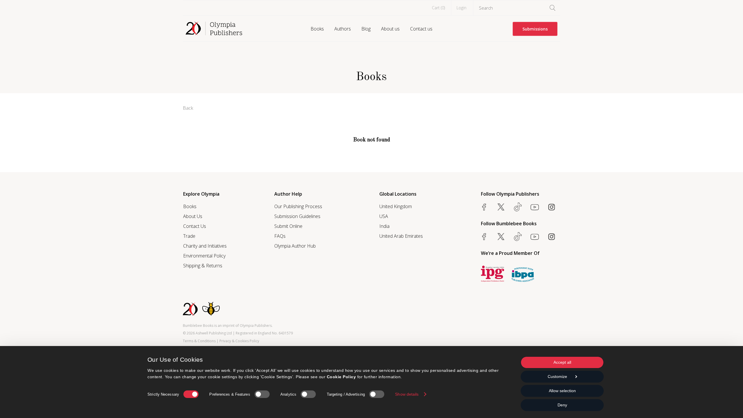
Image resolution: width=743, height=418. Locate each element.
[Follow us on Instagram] (551, 207)
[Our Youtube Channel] (534, 207)
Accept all (562, 362)
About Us (192, 216)
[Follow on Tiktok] (517, 236)
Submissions (535, 29)
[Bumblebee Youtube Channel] (534, 236)
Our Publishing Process (298, 206)
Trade (189, 236)
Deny (562, 405)
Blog (366, 29)
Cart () (438, 7)
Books (317, 29)
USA (383, 216)
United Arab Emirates (401, 236)
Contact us (421, 29)
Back (188, 108)
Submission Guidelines (297, 216)
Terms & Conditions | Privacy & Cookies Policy (221, 340)
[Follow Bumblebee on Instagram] (551, 236)
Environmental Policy (204, 256)
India (384, 226)
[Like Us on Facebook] (484, 207)
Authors (342, 29)
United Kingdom (395, 206)
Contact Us (194, 226)
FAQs (280, 236)
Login (461, 7)
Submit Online (288, 226)
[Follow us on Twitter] (501, 207)
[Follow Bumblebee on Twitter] (501, 236)
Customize (557, 376)
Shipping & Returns (202, 265)
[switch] (262, 394)
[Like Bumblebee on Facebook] (484, 236)
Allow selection (562, 390)
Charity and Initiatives (205, 246)
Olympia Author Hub (295, 246)
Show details (407, 394)
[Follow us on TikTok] (517, 207)
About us (390, 29)
